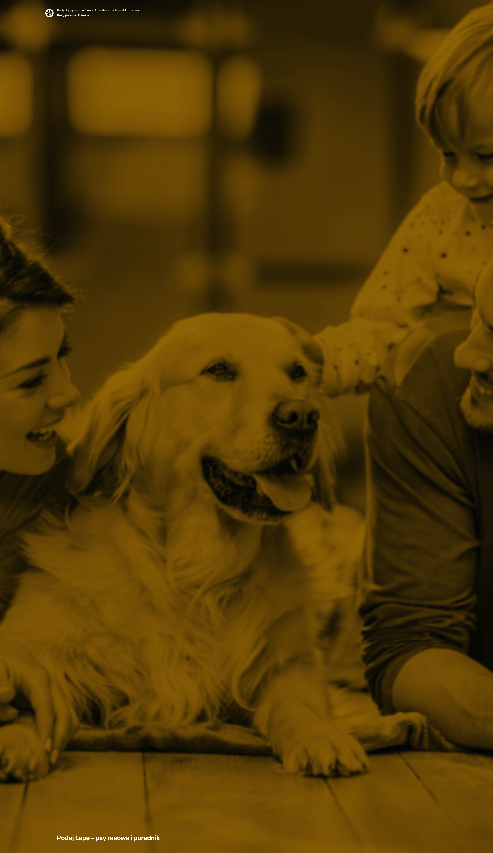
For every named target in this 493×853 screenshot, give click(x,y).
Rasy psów (65, 15)
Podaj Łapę (65, 10)
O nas (82, 15)
